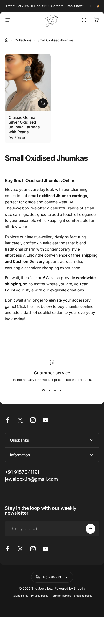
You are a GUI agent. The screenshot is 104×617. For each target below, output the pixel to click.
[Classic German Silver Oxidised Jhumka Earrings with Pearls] (28, 82)
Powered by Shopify (70, 588)
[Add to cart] (43, 103)
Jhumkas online (79, 306)
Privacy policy (39, 595)
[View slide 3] (55, 390)
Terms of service (61, 595)
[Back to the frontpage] (7, 40)
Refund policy (20, 595)
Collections (23, 40)
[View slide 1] (43, 390)
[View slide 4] (61, 390)
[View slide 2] (49, 390)
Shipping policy (83, 595)
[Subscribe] (90, 529)
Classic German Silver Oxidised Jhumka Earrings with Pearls (24, 124)
